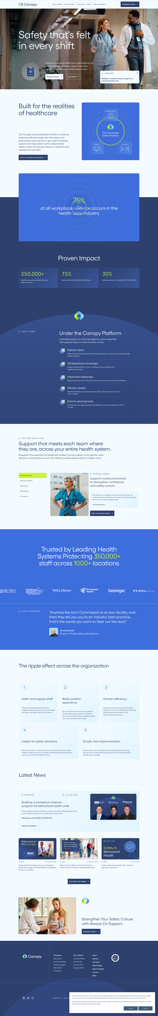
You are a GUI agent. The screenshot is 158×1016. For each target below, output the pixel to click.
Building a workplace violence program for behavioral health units (117, 80)
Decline (145, 1008)
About (94, 955)
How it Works (57, 4)
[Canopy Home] (28, 4)
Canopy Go (77, 962)
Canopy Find (78, 965)
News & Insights (98, 969)
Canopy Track (78, 968)
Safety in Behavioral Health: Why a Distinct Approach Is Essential (117, 866)
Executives (57, 959)
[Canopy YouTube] (28, 998)
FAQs (94, 976)
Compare (96, 962)
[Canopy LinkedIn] (23, 998)
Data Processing (68, 998)
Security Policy (57, 998)
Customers (81, 4)
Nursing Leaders (60, 965)
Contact (95, 972)
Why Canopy (97, 965)
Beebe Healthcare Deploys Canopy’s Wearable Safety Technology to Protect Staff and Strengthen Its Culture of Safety (37, 867)
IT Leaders (57, 971)
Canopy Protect (79, 959)
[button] (79, 207)
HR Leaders (58, 968)
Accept (131, 1008)
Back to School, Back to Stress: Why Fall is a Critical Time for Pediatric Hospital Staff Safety (77, 866)
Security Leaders (60, 962)
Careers (95, 959)
